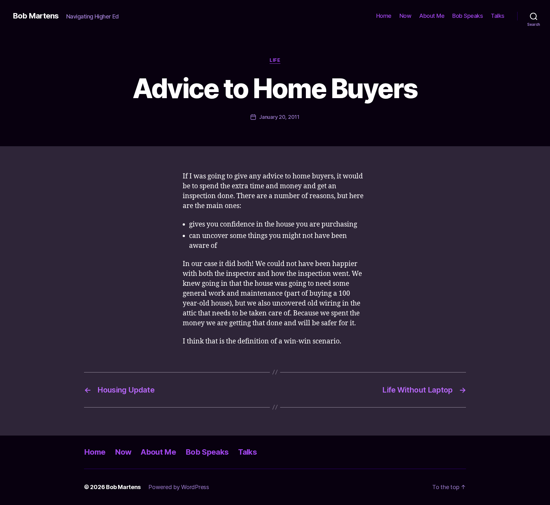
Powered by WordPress (178, 487)
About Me (431, 15)
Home (383, 15)
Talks (497, 15)
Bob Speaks (467, 15)
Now (405, 15)
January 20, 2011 (279, 117)
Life (275, 60)
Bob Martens (36, 16)
